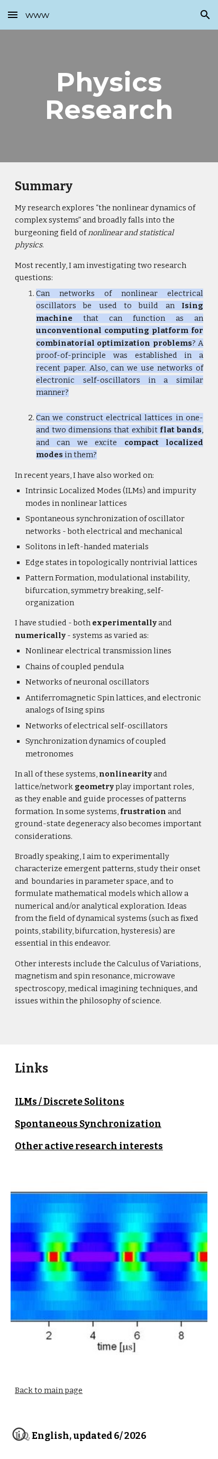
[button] (12, 14)
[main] (109, 96)
